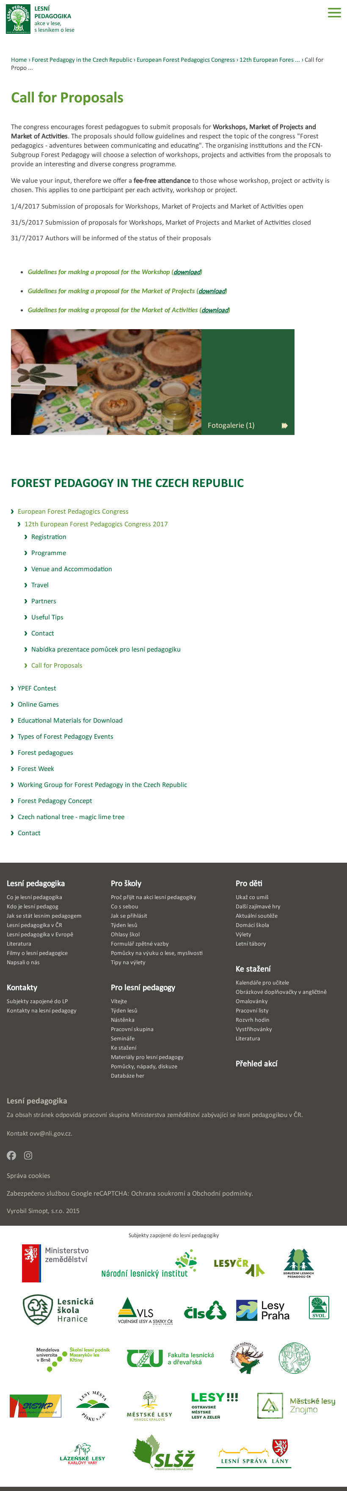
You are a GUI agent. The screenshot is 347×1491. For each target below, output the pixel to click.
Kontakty (22, 987)
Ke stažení (253, 968)
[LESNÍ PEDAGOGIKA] (40, 19)
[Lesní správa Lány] (254, 1454)
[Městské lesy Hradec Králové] (149, 1406)
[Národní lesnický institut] (148, 1264)
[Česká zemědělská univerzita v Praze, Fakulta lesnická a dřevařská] (170, 1359)
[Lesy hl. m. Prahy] (263, 1311)
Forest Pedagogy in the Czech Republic (127, 482)
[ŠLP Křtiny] (73, 1359)
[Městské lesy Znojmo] (296, 1406)
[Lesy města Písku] (93, 1406)
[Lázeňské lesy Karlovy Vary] (82, 1454)
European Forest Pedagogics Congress (186, 59)
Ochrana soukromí (158, 1193)
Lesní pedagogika (36, 883)
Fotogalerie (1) (231, 425)
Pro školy (126, 883)
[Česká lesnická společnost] (205, 1311)
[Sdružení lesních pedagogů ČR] (302, 1264)
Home (19, 59)
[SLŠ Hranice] (58, 1311)
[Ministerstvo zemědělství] (55, 1264)
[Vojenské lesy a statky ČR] (145, 1311)
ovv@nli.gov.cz (50, 1133)
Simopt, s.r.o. (46, 1211)
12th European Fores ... (270, 59)
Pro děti (249, 883)
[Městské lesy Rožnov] (246, 1359)
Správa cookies (28, 1175)
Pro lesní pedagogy (143, 987)
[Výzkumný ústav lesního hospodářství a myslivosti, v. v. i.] (294, 1359)
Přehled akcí (257, 1063)
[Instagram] (31, 1157)
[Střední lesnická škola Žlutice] (163, 1454)
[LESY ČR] (239, 1264)
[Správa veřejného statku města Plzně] (35, 1406)
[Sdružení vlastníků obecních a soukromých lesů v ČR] (318, 1311)
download (187, 272)
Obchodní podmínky (221, 1193)
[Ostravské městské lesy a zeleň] (215, 1406)
